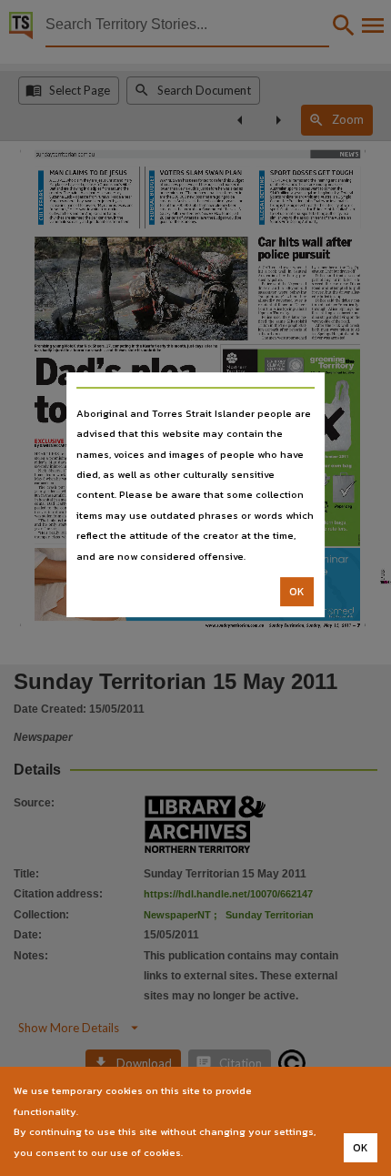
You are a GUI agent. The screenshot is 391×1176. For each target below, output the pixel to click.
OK (297, 591)
